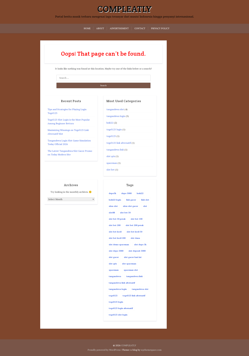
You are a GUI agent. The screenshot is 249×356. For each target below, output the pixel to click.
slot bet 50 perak (117, 218)
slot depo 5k (140, 244)
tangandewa (115, 276)
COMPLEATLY (124, 8)
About (100, 28)
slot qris (110, 156)
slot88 (112, 212)
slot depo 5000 (116, 250)
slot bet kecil (115, 231)
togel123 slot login (118, 314)
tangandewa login (115, 116)
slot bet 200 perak (135, 225)
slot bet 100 (136, 218)
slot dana (135, 238)
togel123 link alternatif (118, 142)
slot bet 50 (125, 212)
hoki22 (109, 122)
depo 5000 (126, 193)
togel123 (111, 136)
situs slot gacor (130, 206)
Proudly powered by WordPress (104, 349)
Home (87, 28)
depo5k (112, 193)
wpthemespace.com (151, 349)
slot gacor (114, 257)
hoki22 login (115, 199)
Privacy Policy (160, 28)
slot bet (110, 169)
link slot (145, 199)
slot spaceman (129, 263)
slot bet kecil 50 (134, 231)
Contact (139, 28)
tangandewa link (115, 149)
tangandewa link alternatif (122, 282)
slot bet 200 (114, 225)
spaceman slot (131, 270)
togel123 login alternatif (121, 308)
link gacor (131, 199)
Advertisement (119, 28)
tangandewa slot (115, 109)
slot (145, 206)
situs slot (113, 206)
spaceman (111, 163)
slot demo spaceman (119, 244)
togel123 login (114, 129)
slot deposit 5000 (137, 250)
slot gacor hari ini (132, 257)
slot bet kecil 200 (117, 238)
